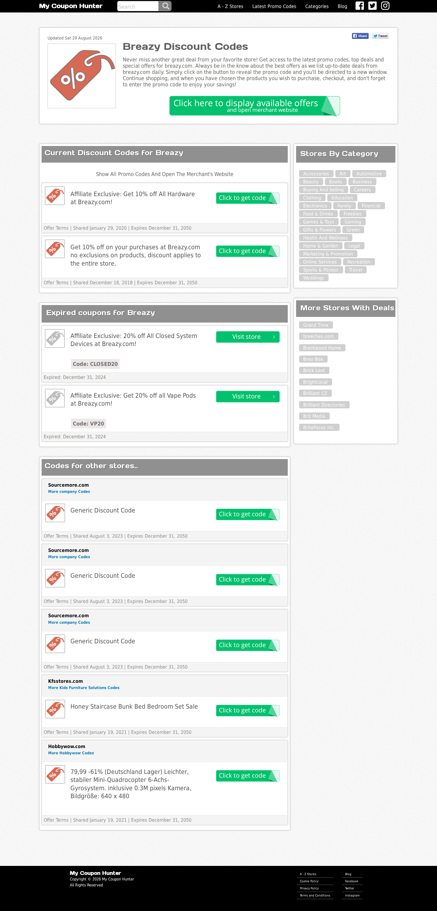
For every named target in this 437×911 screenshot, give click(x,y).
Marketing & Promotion (328, 254)
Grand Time (315, 325)
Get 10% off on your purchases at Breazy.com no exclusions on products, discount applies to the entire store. (135, 255)
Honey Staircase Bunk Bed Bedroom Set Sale (134, 706)
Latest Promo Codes (274, 6)
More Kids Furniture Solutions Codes (84, 687)
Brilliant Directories (324, 405)
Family (344, 206)
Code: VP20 (88, 423)
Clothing (312, 198)
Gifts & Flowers (319, 230)
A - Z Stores (230, 6)
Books (335, 182)
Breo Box (313, 359)
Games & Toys (318, 222)
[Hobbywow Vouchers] (55, 774)
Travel (355, 270)
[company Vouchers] (55, 513)
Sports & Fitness (321, 270)
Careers (362, 190)
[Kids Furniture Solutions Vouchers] (55, 709)
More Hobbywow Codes (71, 753)
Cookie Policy (309, 881)
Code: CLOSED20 (95, 364)
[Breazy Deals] (55, 338)
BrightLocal (315, 382)
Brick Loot (314, 370)
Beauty (311, 182)
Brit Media (314, 416)
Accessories (316, 174)
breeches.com (318, 336)
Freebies (353, 214)
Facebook (351, 881)
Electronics (315, 206)
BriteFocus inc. (319, 427)
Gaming (353, 222)
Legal (354, 246)
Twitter (349, 888)
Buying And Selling (323, 190)
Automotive (369, 174)
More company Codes (69, 491)
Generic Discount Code (102, 510)
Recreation (358, 262)
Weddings (313, 278)
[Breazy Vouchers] (55, 195)
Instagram (352, 895)
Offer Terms (56, 228)
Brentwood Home (322, 348)
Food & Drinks (318, 214)
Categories (317, 6)
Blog (342, 6)
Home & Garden (320, 246)
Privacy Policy (309, 888)
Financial (371, 206)
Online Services (320, 262)
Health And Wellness (325, 238)
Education (342, 198)
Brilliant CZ (315, 393)
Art (342, 174)
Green (353, 230)
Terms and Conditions (315, 895)
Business (362, 182)
